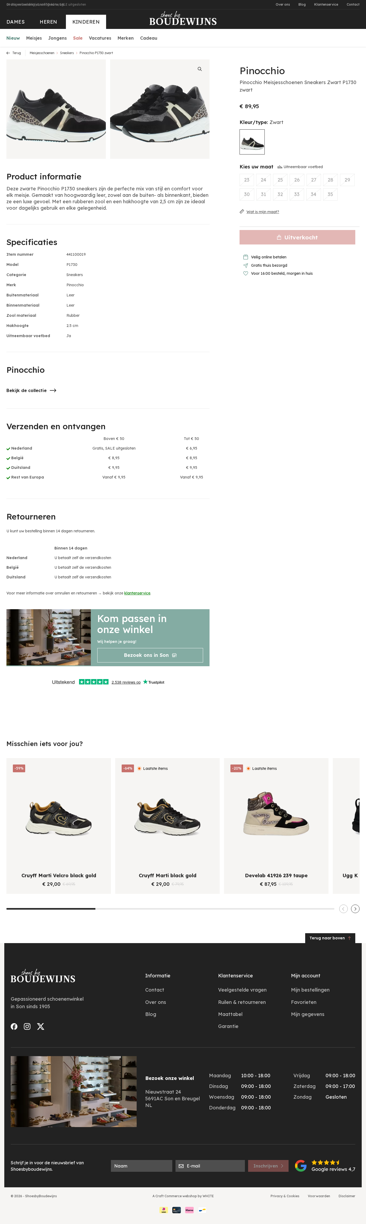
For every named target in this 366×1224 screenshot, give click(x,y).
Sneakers (67, 53)
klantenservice (137, 593)
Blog (302, 4)
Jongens (57, 38)
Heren (48, 22)
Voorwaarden (319, 1196)
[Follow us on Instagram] (27, 1026)
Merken (126, 38)
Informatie (157, 976)
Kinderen (86, 22)
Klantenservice (326, 4)
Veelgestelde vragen (242, 990)
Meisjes (34, 38)
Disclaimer (347, 1196)
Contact (353, 4)
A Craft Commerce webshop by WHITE (183, 1196)
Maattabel (230, 1014)
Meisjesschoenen (42, 53)
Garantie (228, 1026)
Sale (78, 38)
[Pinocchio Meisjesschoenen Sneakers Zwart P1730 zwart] (252, 142)
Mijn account (305, 976)
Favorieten (303, 1002)
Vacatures (100, 38)
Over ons (283, 4)
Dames (15, 22)
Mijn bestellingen (310, 990)
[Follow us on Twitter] (40, 1026)
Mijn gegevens (307, 1014)
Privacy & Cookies (285, 1196)
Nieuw (13, 38)
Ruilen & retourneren (242, 1002)
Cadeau (148, 38)
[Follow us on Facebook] (14, 1026)
